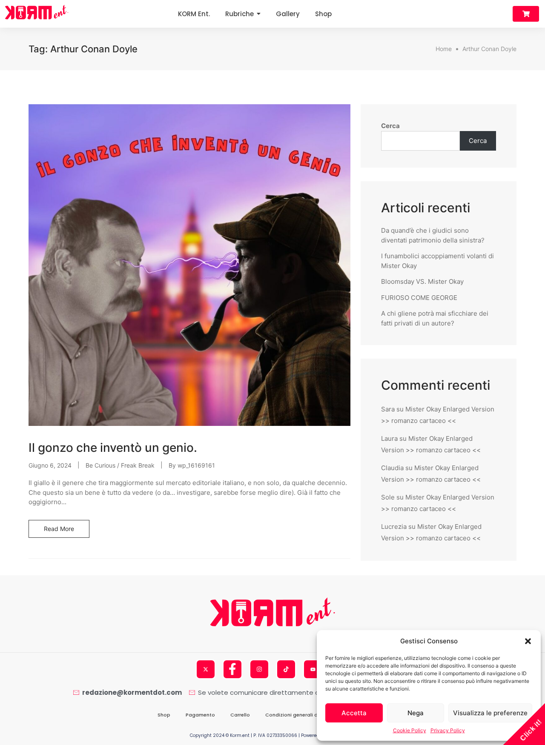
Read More (59, 528)
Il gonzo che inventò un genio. (113, 447)
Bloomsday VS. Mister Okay (422, 281)
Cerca (390, 126)
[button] (528, 641)
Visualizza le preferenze (490, 713)
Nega (415, 713)
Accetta (354, 713)
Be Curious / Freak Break (120, 465)
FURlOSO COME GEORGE (419, 298)
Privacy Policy (447, 730)
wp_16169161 (196, 465)
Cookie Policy (409, 730)
